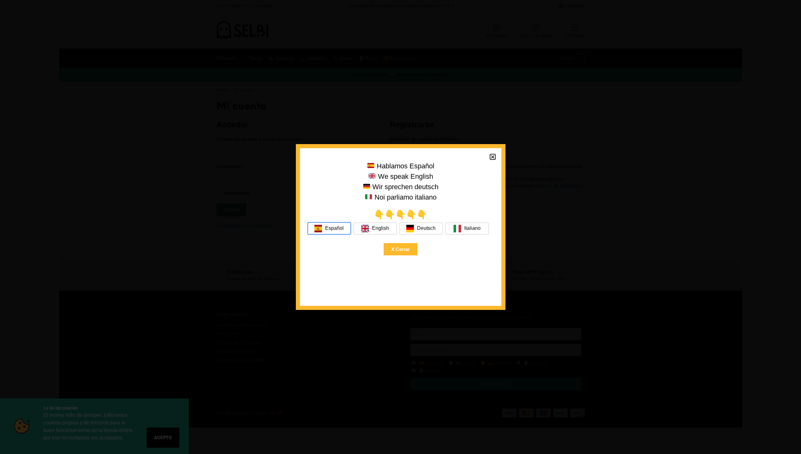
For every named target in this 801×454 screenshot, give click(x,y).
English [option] (380, 228)
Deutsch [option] (426, 228)
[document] (400, 227)
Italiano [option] (472, 228)
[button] (492, 156)
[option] (375, 228)
